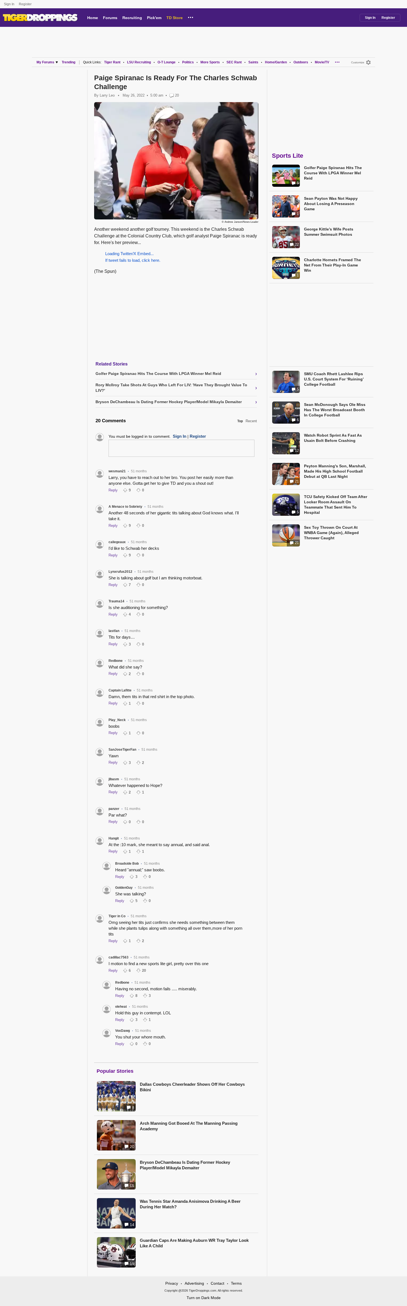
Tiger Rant (112, 62)
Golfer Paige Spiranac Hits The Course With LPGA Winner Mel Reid (333, 172)
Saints (253, 62)
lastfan (114, 631)
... (191, 16)
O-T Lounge (167, 62)
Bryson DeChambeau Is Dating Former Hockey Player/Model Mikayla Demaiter (185, 1165)
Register (25, 4)
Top (240, 421)
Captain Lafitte (120, 690)
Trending (68, 62)
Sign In (9, 4)
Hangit (114, 838)
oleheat (121, 1007)
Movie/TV (322, 62)
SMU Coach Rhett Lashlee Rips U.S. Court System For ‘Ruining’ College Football (334, 379)
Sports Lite (287, 155)
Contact (217, 1283)
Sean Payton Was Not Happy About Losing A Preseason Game (331, 203)
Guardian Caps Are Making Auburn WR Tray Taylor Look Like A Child (194, 1243)
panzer (114, 809)
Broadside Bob (127, 864)
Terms (236, 1283)
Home (92, 17)
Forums (110, 17)
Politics (188, 62)
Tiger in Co (117, 916)
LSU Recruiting (139, 62)
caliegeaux (117, 542)
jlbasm (114, 779)
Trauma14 (116, 601)
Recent (251, 421)
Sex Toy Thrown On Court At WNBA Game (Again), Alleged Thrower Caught (331, 532)
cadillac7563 (118, 957)
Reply (113, 490)
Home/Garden (276, 62)
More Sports (210, 62)
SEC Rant (234, 62)
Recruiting (132, 17)
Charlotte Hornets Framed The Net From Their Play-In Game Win (332, 265)
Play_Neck (117, 720)
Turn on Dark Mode (204, 1297)
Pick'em (154, 17)
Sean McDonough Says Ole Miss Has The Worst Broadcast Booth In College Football (334, 409)
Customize (357, 62)
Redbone (116, 661)
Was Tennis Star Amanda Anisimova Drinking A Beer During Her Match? (190, 1204)
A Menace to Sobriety (125, 507)
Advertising (194, 1283)
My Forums (45, 62)
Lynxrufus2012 (120, 572)
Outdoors (300, 62)
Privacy (171, 1283)
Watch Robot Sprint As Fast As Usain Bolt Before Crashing (333, 438)
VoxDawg (122, 1031)
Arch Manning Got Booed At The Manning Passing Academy (189, 1126)
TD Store (174, 17)
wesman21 (117, 471)
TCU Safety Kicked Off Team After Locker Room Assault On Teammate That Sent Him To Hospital (335, 504)
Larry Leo (107, 95)
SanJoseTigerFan (122, 750)
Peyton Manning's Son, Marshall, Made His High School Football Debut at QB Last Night (335, 471)
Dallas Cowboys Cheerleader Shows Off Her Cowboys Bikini (192, 1087)
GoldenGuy (124, 888)
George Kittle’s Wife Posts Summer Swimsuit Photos (328, 232)
